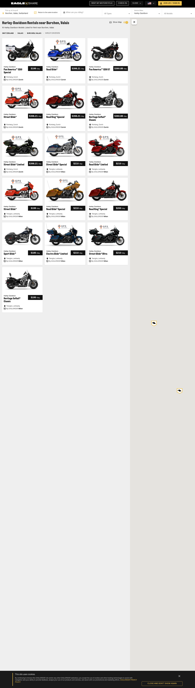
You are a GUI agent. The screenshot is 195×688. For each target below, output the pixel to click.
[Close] (179, 676)
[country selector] (151, 3)
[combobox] (18, 13)
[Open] (129, 13)
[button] (101, 3)
